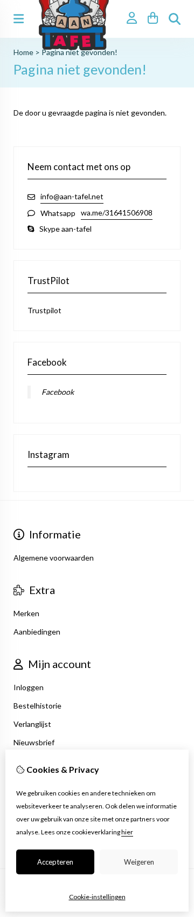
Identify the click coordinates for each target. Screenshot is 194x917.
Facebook (57, 391)
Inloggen (28, 687)
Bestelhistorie (37, 705)
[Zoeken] (175, 19)
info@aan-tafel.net (71, 196)
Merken (26, 613)
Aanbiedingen (36, 631)
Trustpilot (44, 310)
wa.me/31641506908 (117, 212)
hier (127, 832)
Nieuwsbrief (33, 742)
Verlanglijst (32, 724)
